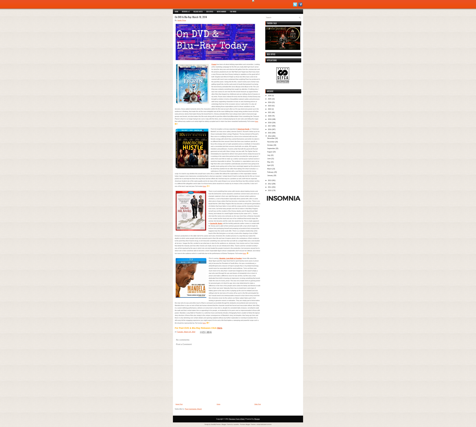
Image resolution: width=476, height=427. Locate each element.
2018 (269, 123)
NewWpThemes (216, 424)
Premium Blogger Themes (248, 424)
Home (176, 11)
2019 (269, 119)
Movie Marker (221, 11)
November (271, 142)
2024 (269, 102)
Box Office (209, 11)
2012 (269, 184)
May (268, 162)
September (271, 148)
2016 (269, 129)
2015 (269, 133)
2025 (269, 99)
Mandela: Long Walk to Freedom (230, 258)
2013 (269, 180)
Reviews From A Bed (237, 419)
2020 (269, 116)
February (270, 172)
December (271, 138)
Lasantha (236, 424)
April (268, 165)
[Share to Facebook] (208, 332)
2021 (269, 112)
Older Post (257, 404)
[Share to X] (206, 332)
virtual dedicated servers (264, 424)
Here (219, 328)
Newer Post (179, 404)
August (269, 152)
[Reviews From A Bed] (253, 1)
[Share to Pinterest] (210, 332)
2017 (269, 126)
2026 (269, 95)
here (256, 121)
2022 (269, 109)
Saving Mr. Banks (216, 223)
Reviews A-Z (186, 11)
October (270, 145)
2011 (269, 187)
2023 (269, 106)
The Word (233, 11)
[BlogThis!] (203, 332)
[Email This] (201, 332)
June (269, 159)
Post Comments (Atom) (193, 409)
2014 (269, 136)
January (270, 175)
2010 (269, 190)
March (269, 169)
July (268, 155)
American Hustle (243, 129)
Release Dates (198, 11)
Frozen (213, 64)
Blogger (257, 419)
